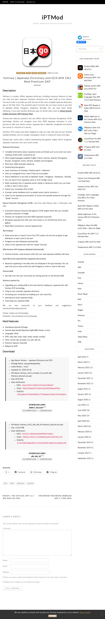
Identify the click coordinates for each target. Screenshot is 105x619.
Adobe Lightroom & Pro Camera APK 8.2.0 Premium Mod (93, 119)
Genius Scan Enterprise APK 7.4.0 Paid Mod (92, 78)
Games (80, 283)
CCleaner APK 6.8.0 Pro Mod (89, 242)
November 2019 (84, 448)
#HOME (5, 2)
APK (28, 73)
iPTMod (52, 18)
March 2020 (82, 426)
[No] (102, 614)
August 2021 (83, 389)
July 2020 (81, 405)
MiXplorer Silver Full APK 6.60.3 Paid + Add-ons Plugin (92, 130)
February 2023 (83, 368)
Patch (80, 305)
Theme (80, 326)
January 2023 (83, 373)
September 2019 (84, 458)
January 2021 (83, 394)
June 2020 (82, 410)
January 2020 (83, 437)
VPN (79, 342)
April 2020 (82, 421)
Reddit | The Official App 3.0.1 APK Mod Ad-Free (18, 497)
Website (6, 572)
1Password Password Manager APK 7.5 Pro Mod (55, 497)
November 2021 (84, 384)
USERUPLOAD (46, 410)
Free (79, 278)
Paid (79, 299)
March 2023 (82, 362)
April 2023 (82, 357)
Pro (79, 321)
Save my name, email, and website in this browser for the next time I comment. (36, 577)
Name (6, 560)
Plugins (80, 310)
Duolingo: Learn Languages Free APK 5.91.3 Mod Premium (92, 97)
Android (20, 73)
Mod (34, 73)
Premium (42, 73)
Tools (80, 331)
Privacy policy (85, 612)
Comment (36, 528)
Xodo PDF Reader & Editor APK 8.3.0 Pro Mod (92, 108)
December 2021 (84, 378)
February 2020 (83, 432)
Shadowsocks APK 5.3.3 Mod (89, 247)
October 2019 (83, 453)
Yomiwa (30, 483)
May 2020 (82, 416)
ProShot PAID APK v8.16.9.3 (89, 173)
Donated (81, 273)
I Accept (52, 616)
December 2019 (84, 442)
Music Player (83, 294)
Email (5, 566)
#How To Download (17, 2)
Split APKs (34, 330)
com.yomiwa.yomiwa (32, 364)
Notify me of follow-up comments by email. (22, 582)
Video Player (82, 337)
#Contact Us (31, 2)
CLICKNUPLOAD (29, 410)
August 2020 (83, 400)
